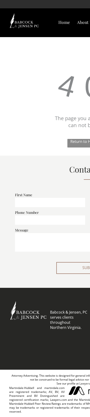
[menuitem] (64, 22)
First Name (23, 194)
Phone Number (27, 212)
